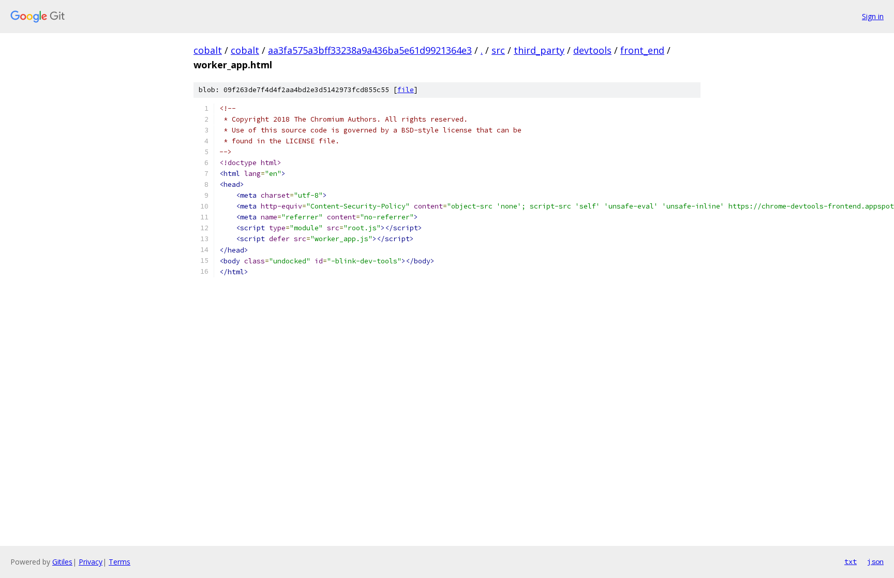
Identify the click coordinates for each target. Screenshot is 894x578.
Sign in (873, 16)
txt (850, 561)
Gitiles (62, 562)
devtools (592, 50)
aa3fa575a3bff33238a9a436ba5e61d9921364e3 (370, 50)
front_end (642, 50)
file (405, 89)
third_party (539, 50)
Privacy (90, 562)
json (875, 561)
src (498, 50)
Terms (119, 562)
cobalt (207, 50)
